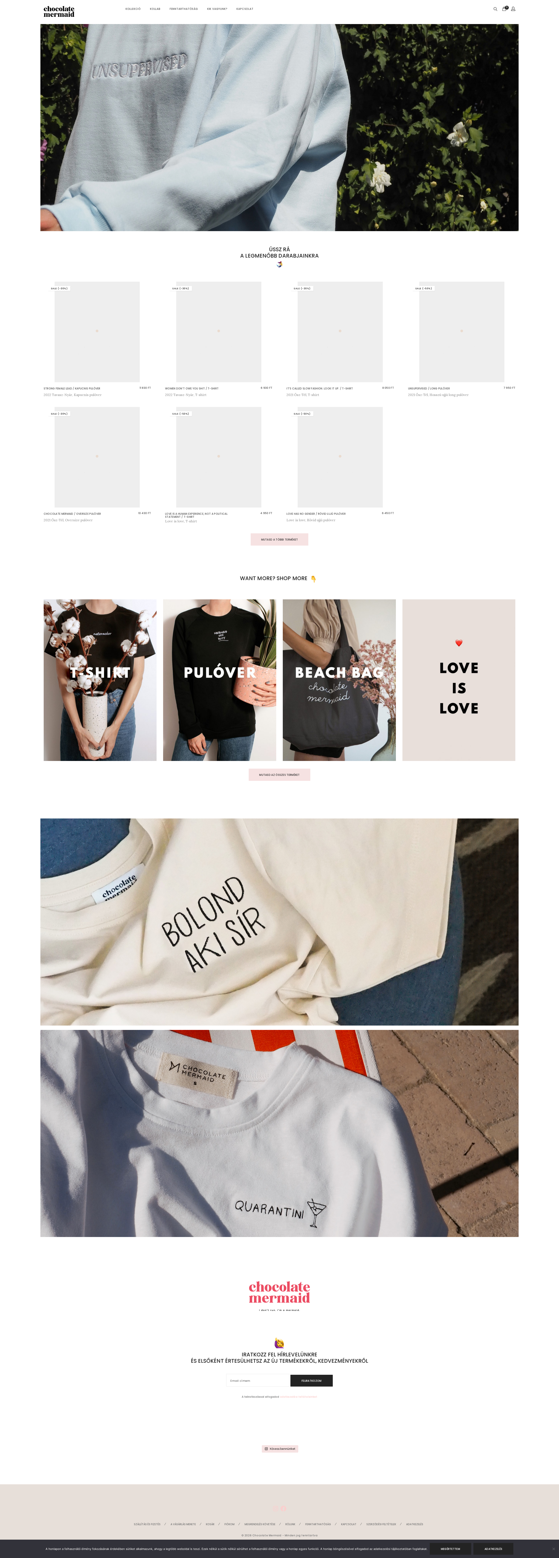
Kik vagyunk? (217, 9)
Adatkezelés (414, 1524)
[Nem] (553, 1549)
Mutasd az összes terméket (279, 775)
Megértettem (450, 1549)
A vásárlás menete (183, 1524)
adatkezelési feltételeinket (298, 1397)
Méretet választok (59, 395)
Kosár (210, 1524)
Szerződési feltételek (381, 1524)
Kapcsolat (244, 9)
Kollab (155, 9)
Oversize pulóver (79, 520)
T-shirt (201, 395)
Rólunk (290, 1524)
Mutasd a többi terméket (279, 539)
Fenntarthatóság (184, 9)
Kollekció (133, 9)
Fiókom (229, 1524)
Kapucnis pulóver (88, 395)
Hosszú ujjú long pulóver (449, 395)
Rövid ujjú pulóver (321, 520)
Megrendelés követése (260, 1524)
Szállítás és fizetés (147, 1524)
